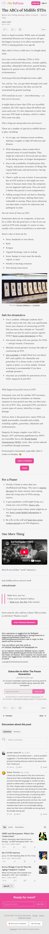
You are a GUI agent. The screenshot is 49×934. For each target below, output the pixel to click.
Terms (41, 915)
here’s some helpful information (24, 512)
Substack (13, 929)
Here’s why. (34, 505)
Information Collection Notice (24, 699)
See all (6, 886)
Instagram (29, 647)
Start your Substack (18, 923)
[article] (24, 840)
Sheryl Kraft (6, 22)
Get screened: (12, 355)
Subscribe (35, 3)
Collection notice (24, 918)
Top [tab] (4, 827)
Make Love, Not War (18, 602)
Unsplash (36, 305)
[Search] (45, 827)
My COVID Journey (11, 852)
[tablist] (12, 731)
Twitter (8, 647)
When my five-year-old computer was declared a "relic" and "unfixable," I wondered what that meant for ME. (16, 873)
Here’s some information (24, 335)
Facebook (16, 647)
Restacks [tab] (17, 732)
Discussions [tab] (19, 827)
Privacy (35, 915)
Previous (9, 716)
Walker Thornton (13, 772)
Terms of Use (35, 697)
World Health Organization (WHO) (19, 440)
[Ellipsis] (46, 752)
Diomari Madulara (23, 305)
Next (41, 716)
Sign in (44, 3)
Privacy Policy (41, 699)
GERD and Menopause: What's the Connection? (18, 834)
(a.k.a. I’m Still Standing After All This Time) (19, 856)
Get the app (35, 923)
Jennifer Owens (13, 752)
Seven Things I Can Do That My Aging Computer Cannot (16, 868)
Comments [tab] (7, 732)
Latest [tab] (10, 827)
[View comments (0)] (14, 847)
